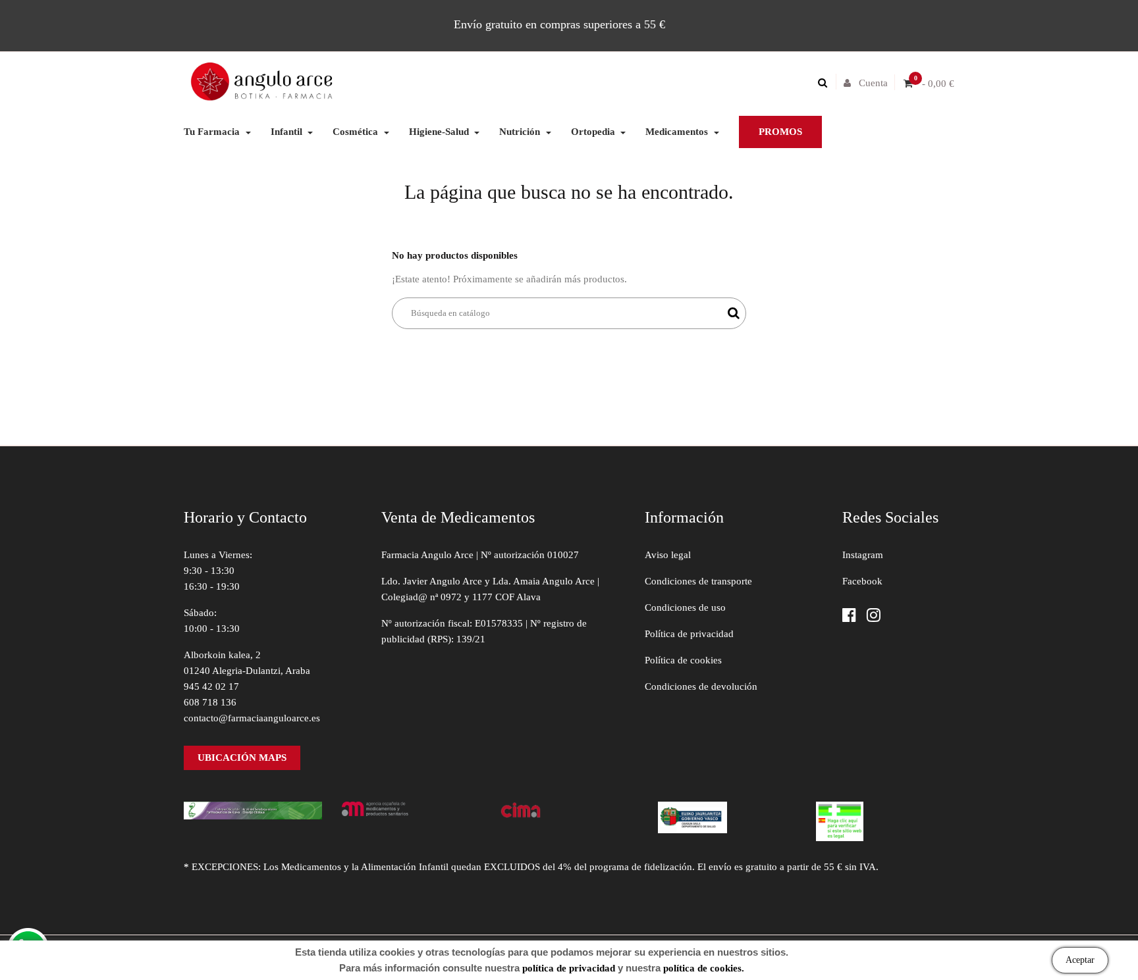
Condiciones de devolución (701, 686)
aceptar (1080, 960)
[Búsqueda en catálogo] (826, 83)
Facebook (862, 581)
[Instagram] (874, 616)
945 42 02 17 (211, 686)
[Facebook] (849, 616)
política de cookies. (703, 968)
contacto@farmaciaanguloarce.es (252, 718)
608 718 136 (210, 702)
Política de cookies (683, 660)
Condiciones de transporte (698, 581)
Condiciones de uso (685, 607)
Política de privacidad (689, 634)
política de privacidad (568, 968)
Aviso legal (668, 555)
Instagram (862, 555)
